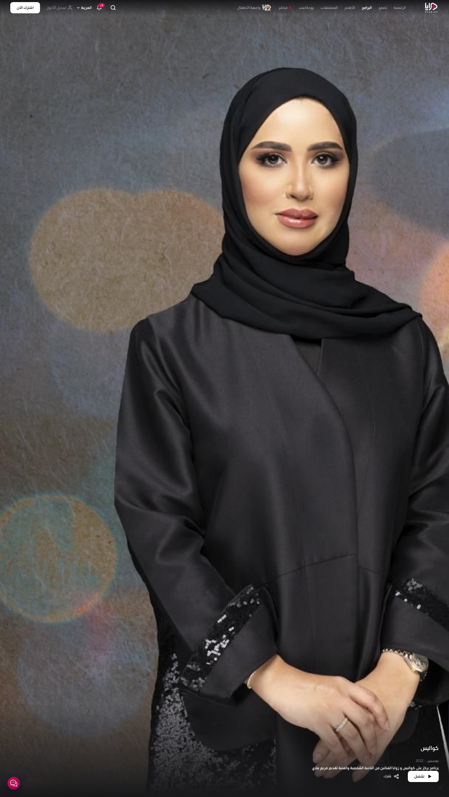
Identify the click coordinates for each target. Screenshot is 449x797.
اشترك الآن (25, 8)
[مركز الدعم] (13, 783)
